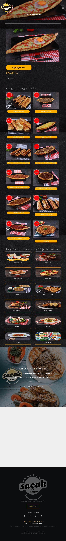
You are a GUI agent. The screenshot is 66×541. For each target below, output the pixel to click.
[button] (58, 29)
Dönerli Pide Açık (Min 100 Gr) (46, 188)
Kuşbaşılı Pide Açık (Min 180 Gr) (18, 187)
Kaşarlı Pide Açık (46, 137)
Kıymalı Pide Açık (46, 111)
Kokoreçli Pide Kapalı (46, 214)
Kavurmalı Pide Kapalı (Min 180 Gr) (18, 163)
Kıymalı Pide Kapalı (18, 111)
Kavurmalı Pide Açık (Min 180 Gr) (46, 163)
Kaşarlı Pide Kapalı (18, 137)
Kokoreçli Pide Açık (18, 212)
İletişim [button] (33, 506)
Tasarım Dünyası (33, 533)
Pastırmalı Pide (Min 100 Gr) (18, 238)
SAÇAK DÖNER (40, 532)
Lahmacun (46, 241)
